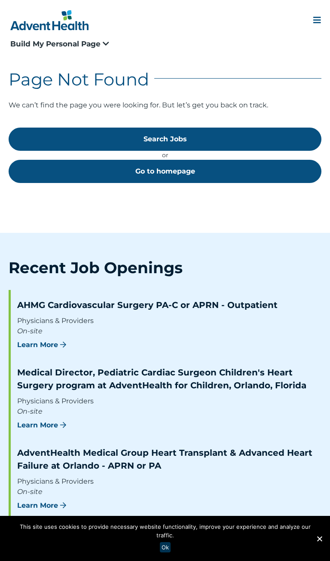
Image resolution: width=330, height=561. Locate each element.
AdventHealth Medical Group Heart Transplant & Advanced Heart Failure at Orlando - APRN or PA (164, 459)
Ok (165, 547)
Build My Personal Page (56, 44)
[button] (319, 538)
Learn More (37, 345)
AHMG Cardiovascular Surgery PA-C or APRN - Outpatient (147, 305)
